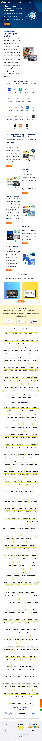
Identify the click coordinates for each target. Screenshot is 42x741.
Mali (16, 370)
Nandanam (28, 437)
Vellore (30, 656)
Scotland (24, 397)
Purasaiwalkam (26, 447)
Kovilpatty (27, 626)
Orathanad (23, 605)
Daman (25, 700)
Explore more (21, 301)
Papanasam (20, 602)
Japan (24, 360)
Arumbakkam (24, 410)
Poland (36, 380)
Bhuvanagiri (18, 498)
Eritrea (21, 350)
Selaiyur (36, 451)
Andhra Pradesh (33, 669)
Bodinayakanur (25, 609)
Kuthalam (20, 548)
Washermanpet (22, 484)
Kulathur (33, 565)
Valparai (12, 498)
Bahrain (34, 336)
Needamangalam (7, 622)
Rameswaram (16, 578)
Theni (19, 609)
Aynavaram (18, 467)
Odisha (12, 689)
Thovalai (16, 531)
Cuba (21, 347)
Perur (19, 494)
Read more (9, 165)
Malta (20, 370)
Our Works (7, 24)
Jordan (29, 360)
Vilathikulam (8, 629)
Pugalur (31, 535)
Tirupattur (5, 619)
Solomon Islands (18, 387)
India (6, 333)
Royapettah (33, 447)
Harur (13, 508)
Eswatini (30, 350)
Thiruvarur (23, 619)
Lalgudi (5, 612)
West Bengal (24, 696)
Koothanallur (29, 619)
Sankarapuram (7, 525)
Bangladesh (6, 340)
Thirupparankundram (33, 545)
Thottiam (23, 612)
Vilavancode (6, 535)
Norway (5, 380)
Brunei (15, 343)
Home (5, 726)
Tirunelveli (27, 636)
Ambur (10, 619)
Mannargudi (36, 619)
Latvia (21, 363)
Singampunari (14, 592)
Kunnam (21, 562)
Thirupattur (21, 592)
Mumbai (18, 686)
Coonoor (19, 558)
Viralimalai (14, 568)
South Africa (31, 387)
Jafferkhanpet (15, 420)
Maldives (11, 370)
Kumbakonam (12, 602)
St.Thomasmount (29, 454)
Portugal (5, 384)
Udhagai (11, 562)
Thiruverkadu (6, 461)
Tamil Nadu (11, 693)
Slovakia (6, 387)
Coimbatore (36, 491)
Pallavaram (36, 440)
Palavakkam (30, 440)
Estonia (25, 350)
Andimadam (5, 488)
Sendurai (12, 488)
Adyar (18, 407)
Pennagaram (7, 508)
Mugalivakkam (15, 437)
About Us (5, 728)
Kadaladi (28, 572)
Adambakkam (12, 407)
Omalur (35, 585)
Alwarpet (28, 407)
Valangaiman (8, 626)
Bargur (11, 541)
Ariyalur (35, 484)
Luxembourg (23, 367)
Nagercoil (27, 528)
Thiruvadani (23, 578)
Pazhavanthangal (20, 444)
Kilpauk (21, 424)
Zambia (35, 394)
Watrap (26, 669)
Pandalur (35, 558)
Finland (10, 353)
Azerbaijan (29, 336)
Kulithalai (17, 538)
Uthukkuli (28, 639)
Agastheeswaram (9, 531)
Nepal (17, 377)
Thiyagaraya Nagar (8, 481)
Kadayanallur (22, 599)
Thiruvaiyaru (35, 605)
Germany (25, 353)
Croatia (16, 347)
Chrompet (35, 414)
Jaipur (35, 689)
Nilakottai (8, 511)
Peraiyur (8, 548)
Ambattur (5, 410)
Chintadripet (36, 467)
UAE (9, 333)
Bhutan (32, 340)
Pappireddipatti (19, 508)
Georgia (19, 353)
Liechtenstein (11, 367)
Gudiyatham (13, 656)
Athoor (25, 508)
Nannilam (30, 622)
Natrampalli (34, 615)
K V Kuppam (35, 652)
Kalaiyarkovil (33, 592)
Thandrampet (20, 652)
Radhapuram (35, 632)
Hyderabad (23, 693)
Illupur (29, 565)
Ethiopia (36, 350)
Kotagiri (24, 558)
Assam (21, 673)
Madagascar (30, 367)
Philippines (31, 380)
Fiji (6, 353)
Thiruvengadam (9, 599)
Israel (15, 360)
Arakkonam (30, 578)
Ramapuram (29, 484)
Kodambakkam (28, 424)
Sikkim (5, 693)
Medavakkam (13, 434)
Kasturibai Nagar (21, 474)
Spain (36, 387)
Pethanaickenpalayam (9, 585)
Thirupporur (6, 491)
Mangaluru (14, 683)
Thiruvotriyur (14, 461)
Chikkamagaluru (6, 683)
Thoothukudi (23, 629)
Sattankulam (33, 629)
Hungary (19, 357)
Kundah (6, 562)
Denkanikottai (29, 538)
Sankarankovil (29, 595)
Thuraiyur (29, 612)
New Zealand (29, 377)
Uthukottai (23, 646)
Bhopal (6, 686)
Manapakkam (35, 430)
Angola (35, 333)
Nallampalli (29, 504)
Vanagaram (7, 464)
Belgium (22, 340)
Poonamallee (14, 447)
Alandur (22, 407)
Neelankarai (11, 440)
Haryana (19, 676)
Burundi (24, 343)
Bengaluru (29, 679)
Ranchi (18, 679)
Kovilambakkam (21, 427)
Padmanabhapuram (35, 528)
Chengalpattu (26, 488)
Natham (35, 508)
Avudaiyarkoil (15, 565)
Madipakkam (13, 430)
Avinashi (11, 639)
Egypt (16, 350)
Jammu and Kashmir (32, 700)
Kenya (5, 363)
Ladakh (25, 703)
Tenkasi (34, 599)
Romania (14, 384)
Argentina (7, 336)
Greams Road (35, 471)
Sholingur (20, 582)
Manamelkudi (22, 565)
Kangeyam (6, 639)
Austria (23, 336)
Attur (30, 582)
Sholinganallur (13, 454)
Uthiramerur (35, 525)
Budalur (12, 605)
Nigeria (35, 377)
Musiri (18, 612)
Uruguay (24, 394)
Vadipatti (7, 545)
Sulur (23, 494)
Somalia (24, 387)
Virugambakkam (21, 464)
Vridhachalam (7, 504)
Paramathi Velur (8, 558)
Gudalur (30, 558)
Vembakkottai (8, 669)
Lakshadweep (12, 703)
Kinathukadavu (35, 494)
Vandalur (25, 491)
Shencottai (29, 599)
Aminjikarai (11, 410)
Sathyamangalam (7, 521)
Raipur (6, 676)
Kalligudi (17, 545)
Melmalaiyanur (17, 659)
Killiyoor (27, 531)
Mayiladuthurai (27, 548)
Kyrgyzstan (16, 363)
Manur (14, 636)
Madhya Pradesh (35, 683)
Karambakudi (8, 572)
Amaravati (6, 673)
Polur (13, 649)
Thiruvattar (33, 531)
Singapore (37, 384)
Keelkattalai (8, 424)
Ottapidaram (33, 626)
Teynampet (7, 457)
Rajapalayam (28, 666)
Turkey (31, 390)
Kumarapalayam (34, 555)
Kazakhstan (35, 360)
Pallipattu (25, 642)
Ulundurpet (20, 525)
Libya (5, 367)
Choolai (5, 471)
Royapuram (6, 451)
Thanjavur (29, 605)
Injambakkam (33, 417)
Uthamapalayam (33, 609)
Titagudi (30, 501)
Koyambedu (28, 427)
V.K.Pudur (6, 602)
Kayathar (21, 626)
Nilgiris (14, 558)
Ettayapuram (15, 626)
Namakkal (18, 555)
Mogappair (28, 434)
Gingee (35, 656)
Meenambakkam (21, 434)
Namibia (6, 377)
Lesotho (31, 363)
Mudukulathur (9, 575)
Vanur (15, 663)
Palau (16, 380)
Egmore (7, 417)
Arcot (10, 582)
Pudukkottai (15, 572)
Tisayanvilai (8, 636)
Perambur (27, 444)
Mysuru (34, 679)
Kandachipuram (32, 659)
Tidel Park (16, 481)
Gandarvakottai (27, 568)
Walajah (25, 582)
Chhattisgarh (35, 673)
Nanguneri (29, 632)
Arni (28, 646)
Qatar (10, 384)
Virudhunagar (21, 666)
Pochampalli (23, 541)
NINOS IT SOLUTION (24, 734)
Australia (18, 336)
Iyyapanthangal (7, 420)
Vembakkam (35, 649)
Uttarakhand (17, 696)
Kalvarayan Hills (35, 521)
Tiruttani (36, 642)
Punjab (24, 689)
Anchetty (22, 538)
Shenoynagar (6, 454)
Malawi (36, 367)
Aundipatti (7, 609)
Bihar (25, 673)
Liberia (36, 363)
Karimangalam (22, 504)
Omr (36, 464)
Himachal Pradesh (33, 676)
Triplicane (35, 481)
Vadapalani (27, 461)
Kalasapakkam (7, 649)
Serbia (31, 384)
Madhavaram (6, 430)
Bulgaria (19, 343)
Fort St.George (28, 471)
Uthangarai (30, 541)
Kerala (19, 683)
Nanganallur (34, 437)
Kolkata (30, 696)
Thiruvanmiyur (34, 457)
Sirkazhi (33, 548)
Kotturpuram (12, 427)
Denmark (31, 347)
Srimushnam (7, 501)
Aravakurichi (13, 535)
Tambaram (37, 454)
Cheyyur (11, 491)
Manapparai (35, 612)
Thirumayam (22, 572)
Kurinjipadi (20, 501)
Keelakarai (23, 575)
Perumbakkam (34, 444)
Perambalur (27, 562)
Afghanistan (15, 333)
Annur (31, 491)
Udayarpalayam (19, 488)
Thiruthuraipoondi (16, 622)
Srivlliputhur (21, 669)
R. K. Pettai (31, 642)
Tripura (29, 693)
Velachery (14, 464)
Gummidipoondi (13, 642)
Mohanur (12, 555)
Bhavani (19, 518)
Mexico (36, 370)
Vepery (6, 484)
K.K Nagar (36, 420)
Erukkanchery (11, 471)
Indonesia (29, 357)
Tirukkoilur (14, 525)
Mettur (31, 585)
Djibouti (36, 347)
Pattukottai (36, 602)
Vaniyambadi (16, 619)
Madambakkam (21, 430)
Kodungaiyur (28, 474)
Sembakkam (30, 451)
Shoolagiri (6, 541)
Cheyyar (23, 649)
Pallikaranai (7, 444)
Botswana (5, 343)
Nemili (35, 578)
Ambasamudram (13, 632)
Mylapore (22, 437)
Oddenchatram (28, 511)
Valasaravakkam (34, 461)
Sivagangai (14, 595)
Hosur (35, 538)
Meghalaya (29, 686)
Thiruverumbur (27, 615)
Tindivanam (24, 659)
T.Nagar (19, 457)
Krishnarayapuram (9, 538)
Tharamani (14, 457)
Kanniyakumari (20, 528)
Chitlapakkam (21, 414)
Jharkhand (12, 679)
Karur (19, 535)
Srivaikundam (15, 629)
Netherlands (22, 377)
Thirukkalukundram (35, 488)
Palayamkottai (20, 636)
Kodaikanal (14, 511)
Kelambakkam (15, 424)
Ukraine (7, 394)
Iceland (24, 357)
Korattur (6, 427)
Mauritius (31, 370)
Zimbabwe (13, 397)
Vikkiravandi (20, 663)
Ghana (30, 353)
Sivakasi (14, 669)
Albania (20, 333)
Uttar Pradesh (35, 693)
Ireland (6, 360)
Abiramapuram (6, 467)
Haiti (14, 357)
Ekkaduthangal (14, 417)
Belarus (17, 340)
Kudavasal (24, 622)
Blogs (5, 732)
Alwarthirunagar (35, 407)
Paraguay (21, 380)
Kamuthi (34, 572)
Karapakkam (22, 420)
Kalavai (14, 582)
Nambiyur (34, 518)
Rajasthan (30, 689)
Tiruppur (22, 639)
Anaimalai (28, 494)
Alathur (16, 562)
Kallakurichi (28, 521)
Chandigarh (26, 676)
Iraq (38, 357)
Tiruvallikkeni (22, 481)
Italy (11, 360)
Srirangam (8, 615)
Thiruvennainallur (8, 663)
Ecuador (11, 350)
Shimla (7, 679)
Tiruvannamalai (27, 652)
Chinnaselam (20, 521)
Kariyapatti (9, 666)
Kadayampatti (24, 585)
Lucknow (11, 696)
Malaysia (6, 370)
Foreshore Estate (20, 471)
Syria (27, 390)
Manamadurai (7, 595)
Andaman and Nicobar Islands (11, 700)
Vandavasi (29, 649)
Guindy (27, 417)
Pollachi (7, 498)
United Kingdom (14, 394)
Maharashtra (12, 686)
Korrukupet (35, 474)
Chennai (5, 407)
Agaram (12, 467)
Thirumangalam (26, 457)
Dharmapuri (15, 504)
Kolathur (34, 424)
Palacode (35, 504)
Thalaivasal (18, 585)
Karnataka (23, 679)
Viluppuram (27, 663)
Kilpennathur (12, 652)
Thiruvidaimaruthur (27, 602)
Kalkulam (22, 531)
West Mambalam (29, 464)
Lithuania (17, 367)
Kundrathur (35, 427)
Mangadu (6, 434)
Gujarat (14, 676)
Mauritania (25, 370)
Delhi (20, 700)
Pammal (13, 444)
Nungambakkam (18, 440)
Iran (34, 357)
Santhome (24, 451)
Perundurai (8, 518)
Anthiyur (14, 518)
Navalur (4, 440)
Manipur (23, 686)
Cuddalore (14, 501)
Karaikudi (7, 592)
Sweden (15, 390)
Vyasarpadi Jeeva (13, 484)
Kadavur (36, 535)
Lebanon (26, 363)
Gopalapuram (21, 417)
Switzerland (22, 390)
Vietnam (29, 394)
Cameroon (37, 343)
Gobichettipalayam (26, 518)
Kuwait (10, 363)
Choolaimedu (28, 414)
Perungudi (8, 447)
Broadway (25, 467)
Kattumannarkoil (33, 498)
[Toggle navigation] (40, 2)
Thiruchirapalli (19, 615)
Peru (26, 380)
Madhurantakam (19, 491)
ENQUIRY (41, 703)
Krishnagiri (17, 541)
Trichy (13, 615)
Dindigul (30, 508)
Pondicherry (19, 703)
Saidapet (12, 451)
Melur (12, 545)
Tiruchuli (14, 666)
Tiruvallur (17, 646)
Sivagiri (35, 595)
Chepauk (14, 414)
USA (20, 394)
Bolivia (36, 340)
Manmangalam (25, 535)
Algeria (25, 333)
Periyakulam (14, 609)
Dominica (6, 350)
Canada (5, 347)
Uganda (36, 390)
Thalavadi (14, 521)
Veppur (35, 501)
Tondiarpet (29, 481)
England (19, 397)
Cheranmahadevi (22, 632)
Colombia (11, 347)
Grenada (5, 357)
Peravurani (6, 605)
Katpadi (18, 656)
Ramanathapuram (8, 578)
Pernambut (25, 656)
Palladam (17, 639)
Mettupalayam (7, 494)
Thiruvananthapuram (26, 683)
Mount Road (35, 434)
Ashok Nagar (32, 410)
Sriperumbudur (12, 528)
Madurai (36, 541)
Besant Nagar (7, 414)
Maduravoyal (28, 430)
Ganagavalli (35, 582)
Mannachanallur (12, 612)
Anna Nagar (18, 410)
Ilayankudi (27, 592)
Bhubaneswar (18, 689)
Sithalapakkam (21, 454)
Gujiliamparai (20, 511)
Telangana (17, 693)
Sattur (34, 666)
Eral (28, 629)
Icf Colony (7, 474)
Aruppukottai (34, 663)
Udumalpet (6, 642)
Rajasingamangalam (31, 575)
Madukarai (14, 494)
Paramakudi (16, 575)
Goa (10, 676)
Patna (29, 673)
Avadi (38, 410)
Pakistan (11, 380)
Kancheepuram (28, 525)
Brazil (10, 343)
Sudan (11, 390)
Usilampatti (14, 548)
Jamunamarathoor (34, 646)
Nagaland (7, 689)
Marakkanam (9, 659)
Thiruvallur (21, 461)
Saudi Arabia (25, 384)
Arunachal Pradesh (14, 673)
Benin (27, 340)
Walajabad (5, 528)
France (15, 353)
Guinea (10, 357)
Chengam (6, 652)
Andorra (30, 333)
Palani (35, 511)
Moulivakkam (7, 437)
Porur (20, 447)
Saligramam (18, 451)
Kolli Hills (7, 555)
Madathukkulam (35, 639)
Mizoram (35, 686)
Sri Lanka (6, 390)
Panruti (25, 501)
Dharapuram (33, 636)
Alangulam (16, 599)
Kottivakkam (29, 420)
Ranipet (5, 582)
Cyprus (25, 347)
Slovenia (11, 387)
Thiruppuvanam (22, 595)
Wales (29, 397)
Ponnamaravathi (7, 568)
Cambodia (30, 343)
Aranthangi (9, 565)
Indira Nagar (13, 474)
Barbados (12, 340)
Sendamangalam (25, 555)
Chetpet (30, 467)
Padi (24, 440)
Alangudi (20, 568)
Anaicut (7, 656)
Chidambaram (25, 498)
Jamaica (19, 360)
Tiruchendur (6, 632)
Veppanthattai (34, 562)
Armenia (13, 336)
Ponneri (19, 642)
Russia (20, 384)
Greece (35, 353)
